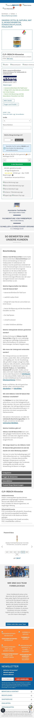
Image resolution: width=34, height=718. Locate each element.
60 (23, 552)
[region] (17, 39)
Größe (5, 117)
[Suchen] (10, 5)
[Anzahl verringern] (4, 160)
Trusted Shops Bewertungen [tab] (12, 485)
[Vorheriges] (2, 546)
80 (27, 552)
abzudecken (7, 388)
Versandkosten (27, 711)
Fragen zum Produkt (10, 104)
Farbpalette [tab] (6, 473)
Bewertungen (7, 85)
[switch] (30, 712)
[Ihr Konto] (27, 5)
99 (17, 554)
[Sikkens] (10, 78)
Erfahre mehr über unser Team (16, 624)
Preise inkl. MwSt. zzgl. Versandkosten (13, 114)
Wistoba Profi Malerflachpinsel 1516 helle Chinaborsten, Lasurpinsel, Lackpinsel (17, 543)
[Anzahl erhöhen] (29, 160)
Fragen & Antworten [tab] (10, 477)
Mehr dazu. (10, 58)
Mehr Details (8, 100)
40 (15, 552)
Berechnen (19, 140)
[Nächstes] (32, 546)
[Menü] (3, 5)
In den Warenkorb (17, 164)
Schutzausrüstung (9, 380)
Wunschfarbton (8, 125)
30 (11, 552)
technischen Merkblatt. (10, 423)
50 (19, 552)
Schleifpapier (26, 374)
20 (7, 552)
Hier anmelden (22, 679)
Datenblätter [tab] (7, 481)
